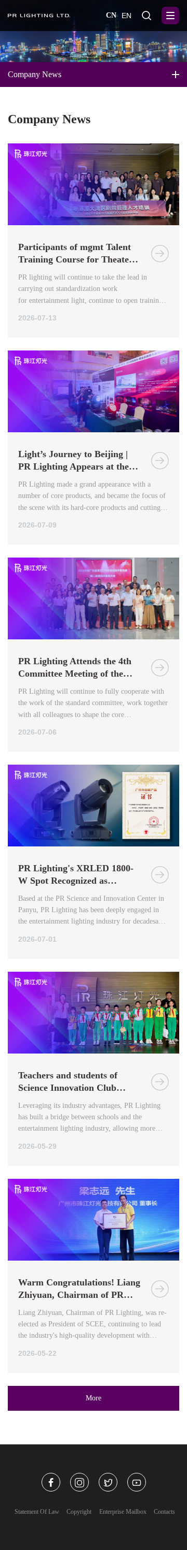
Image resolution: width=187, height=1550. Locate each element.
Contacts (164, 1511)
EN (126, 15)
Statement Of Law (37, 1511)
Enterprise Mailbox (122, 1511)
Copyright (78, 1511)
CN (111, 15)
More (93, 1398)
